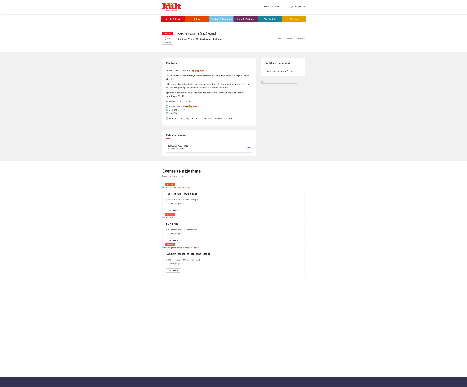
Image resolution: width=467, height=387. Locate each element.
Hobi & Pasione (245, 19)
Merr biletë (173, 210)
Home (266, 7)
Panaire (170, 184)
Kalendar (300, 39)
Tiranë (171, 203)
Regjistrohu (300, 7)
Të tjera (293, 19)
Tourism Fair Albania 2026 (181, 193)
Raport (289, 39)
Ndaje (279, 39)
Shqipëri (179, 203)
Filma (197, 19)
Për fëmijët (269, 19)
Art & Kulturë (173, 19)
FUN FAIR (172, 223)
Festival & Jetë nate (221, 19)
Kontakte (276, 7)
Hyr (291, 7)
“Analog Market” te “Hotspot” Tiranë (188, 253)
